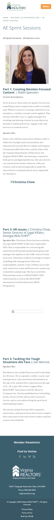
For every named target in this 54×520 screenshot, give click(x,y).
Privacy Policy (27, 509)
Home (5, 17)
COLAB (30, 516)
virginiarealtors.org (27, 493)
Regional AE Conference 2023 (25, 17)
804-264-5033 (30, 490)
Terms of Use (27, 513)
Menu (46, 6)
